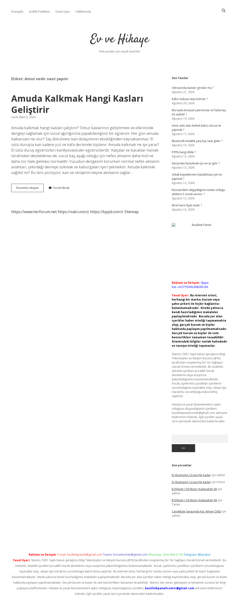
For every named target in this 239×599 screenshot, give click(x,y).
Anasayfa (17, 12)
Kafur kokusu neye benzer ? (190, 99)
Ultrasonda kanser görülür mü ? (193, 88)
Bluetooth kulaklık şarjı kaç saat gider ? (197, 141)
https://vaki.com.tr (73, 211)
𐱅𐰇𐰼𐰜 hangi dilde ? (184, 152)
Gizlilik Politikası (39, 12)
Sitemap (131, 211)
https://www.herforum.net (34, 211)
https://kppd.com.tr (106, 211)
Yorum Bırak (61, 188)
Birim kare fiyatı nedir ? (187, 205)
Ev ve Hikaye (119, 39)
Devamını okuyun (30, 189)
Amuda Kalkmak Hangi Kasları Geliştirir (77, 103)
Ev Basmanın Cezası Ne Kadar (191, 475)
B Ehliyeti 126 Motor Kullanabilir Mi (194, 489)
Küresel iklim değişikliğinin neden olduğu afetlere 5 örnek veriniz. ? (198, 192)
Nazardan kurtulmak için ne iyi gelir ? (196, 163)
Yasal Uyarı (62, 12)
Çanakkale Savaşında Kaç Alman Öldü (196, 511)
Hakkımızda (83, 12)
